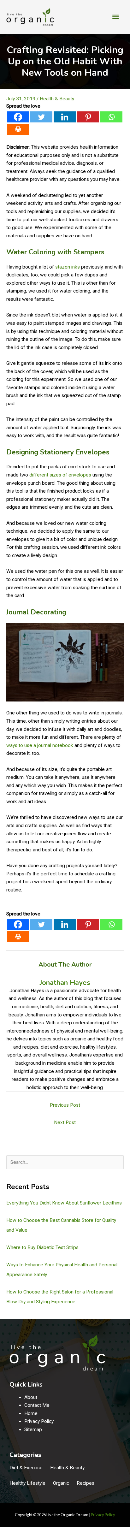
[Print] (18, 129)
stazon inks (67, 267)
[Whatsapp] (111, 116)
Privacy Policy (39, 1421)
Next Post (65, 1122)
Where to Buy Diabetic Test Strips (42, 1247)
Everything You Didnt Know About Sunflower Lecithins (64, 1203)
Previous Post (65, 1105)
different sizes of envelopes (60, 475)
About (30, 1397)
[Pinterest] (88, 116)
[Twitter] (41, 116)
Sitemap (33, 1429)
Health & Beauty (57, 99)
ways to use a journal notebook (39, 745)
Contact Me (37, 1405)
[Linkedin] (65, 116)
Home (31, 1413)
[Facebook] (18, 116)
